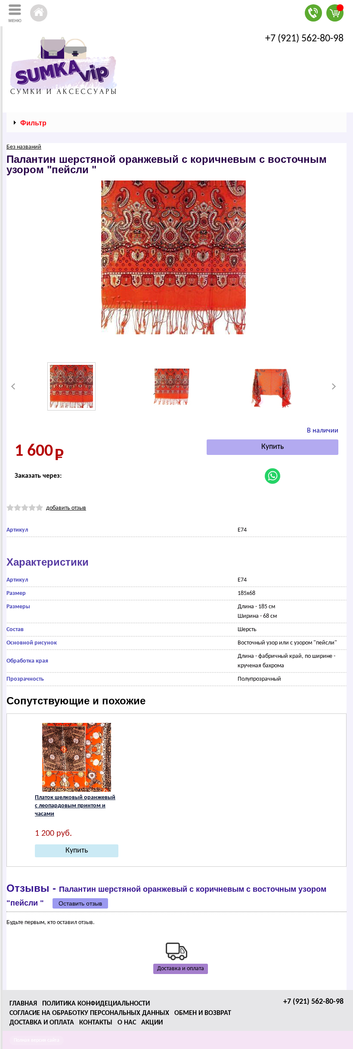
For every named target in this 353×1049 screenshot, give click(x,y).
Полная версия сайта (36, 1040)
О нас (127, 1022)
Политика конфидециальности (96, 1003)
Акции (152, 1022)
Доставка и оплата (180, 968)
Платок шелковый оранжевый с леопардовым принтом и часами (75, 805)
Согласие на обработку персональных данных (89, 1013)
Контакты (95, 1022)
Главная (23, 1003)
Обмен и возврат (202, 1013)
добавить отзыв (66, 508)
